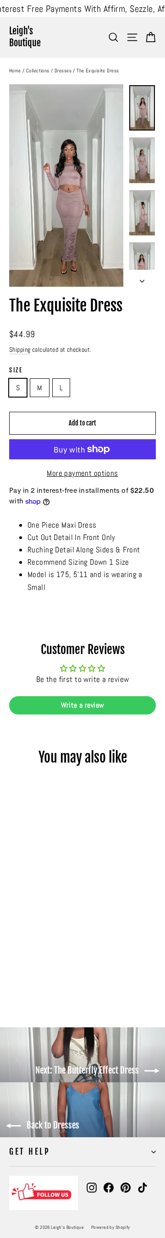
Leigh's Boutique (25, 37)
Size (15, 370)
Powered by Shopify (110, 1227)
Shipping (19, 349)
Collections (38, 70)
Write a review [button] (82, 705)
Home (15, 70)
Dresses (63, 70)
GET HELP (29, 1151)
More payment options (82, 473)
